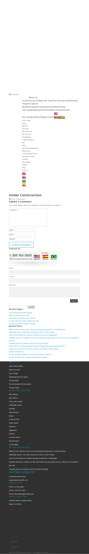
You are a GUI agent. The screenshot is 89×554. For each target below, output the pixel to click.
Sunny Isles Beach (15, 401)
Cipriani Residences (16, 352)
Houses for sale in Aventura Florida (22, 324)
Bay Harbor (13, 398)
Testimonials (71, 100)
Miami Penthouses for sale (19, 315)
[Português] (59, 116)
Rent (28, 106)
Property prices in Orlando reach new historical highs (28, 343)
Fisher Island (13, 423)
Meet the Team (45, 100)
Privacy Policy (14, 388)
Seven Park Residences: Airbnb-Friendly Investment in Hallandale (33, 335)
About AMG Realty (16, 366)
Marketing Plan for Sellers (18, 377)
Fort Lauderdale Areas (33, 109)
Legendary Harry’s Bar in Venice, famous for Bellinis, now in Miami (34, 349)
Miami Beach (14, 412)
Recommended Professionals (20, 384)
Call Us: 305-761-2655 (17, 490)
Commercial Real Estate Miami (20, 312)
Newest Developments (42, 106)
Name (11, 268)
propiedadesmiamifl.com (18, 480)
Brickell (11, 434)
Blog (43, 116)
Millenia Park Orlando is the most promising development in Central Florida (37, 329)
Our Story (33, 100)
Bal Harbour (13, 394)
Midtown (12, 426)
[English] (56, 113)
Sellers (37, 116)
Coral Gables (13, 444)
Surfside (12, 409)
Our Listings (27, 116)
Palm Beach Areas (52, 109)
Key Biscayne (14, 441)
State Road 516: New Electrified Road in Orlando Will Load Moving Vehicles (37, 346)
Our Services (59, 100)
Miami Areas (59, 106)
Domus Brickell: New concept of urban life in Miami (28, 357)
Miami (11, 416)
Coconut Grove (14, 437)
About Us (33, 97)
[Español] (63, 116)
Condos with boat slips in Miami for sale (24, 321)
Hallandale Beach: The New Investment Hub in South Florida (31, 332)
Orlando (66, 109)
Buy (24, 106)
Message (12, 285)
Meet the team (14, 370)
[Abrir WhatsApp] (83, 548)
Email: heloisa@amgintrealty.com (21, 494)
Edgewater (13, 430)
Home (25, 100)
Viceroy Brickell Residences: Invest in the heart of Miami (30, 354)
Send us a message (16, 487)
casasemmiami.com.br (17, 476)
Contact (50, 116)
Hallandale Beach (15, 405)
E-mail (11, 276)
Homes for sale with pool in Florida (22, 318)
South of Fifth (14, 419)
